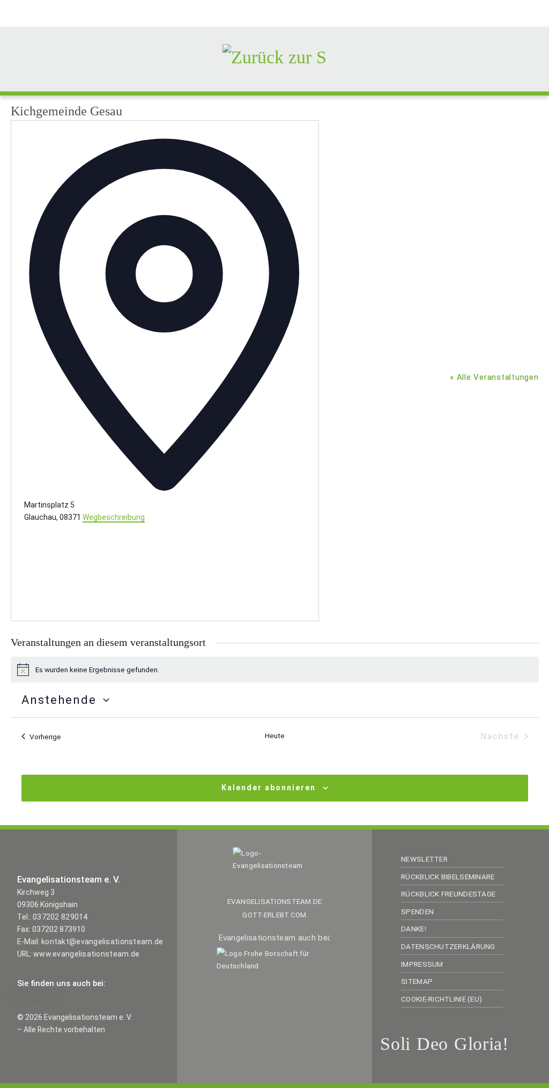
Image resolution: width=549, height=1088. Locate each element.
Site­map (417, 981)
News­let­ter (424, 859)
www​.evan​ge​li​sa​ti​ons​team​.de (86, 954)
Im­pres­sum (422, 964)
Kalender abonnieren (268, 787)
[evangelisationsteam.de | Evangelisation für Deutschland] (274, 55)
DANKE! (413, 928)
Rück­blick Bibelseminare (447, 876)
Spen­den (417, 911)
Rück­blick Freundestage (448, 893)
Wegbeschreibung (114, 517)
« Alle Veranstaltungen (494, 377)
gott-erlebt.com (274, 914)
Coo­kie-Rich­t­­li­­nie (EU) (441, 999)
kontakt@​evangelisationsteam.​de (102, 941)
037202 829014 (60, 917)
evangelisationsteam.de (274, 901)
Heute (275, 735)
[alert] (275, 669)
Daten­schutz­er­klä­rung (448, 946)
